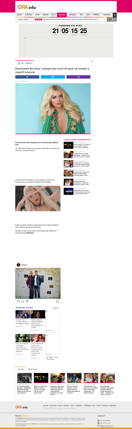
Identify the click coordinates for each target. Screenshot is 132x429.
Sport (37, 15)
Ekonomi (45, 15)
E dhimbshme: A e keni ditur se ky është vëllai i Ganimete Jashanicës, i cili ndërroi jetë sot (90, 19)
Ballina (19, 15)
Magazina (62, 15)
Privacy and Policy (105, 420)
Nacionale (28, 15)
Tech (81, 15)
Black (53, 15)
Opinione (96, 15)
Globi (88, 15)
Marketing (106, 15)
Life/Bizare (72, 15)
